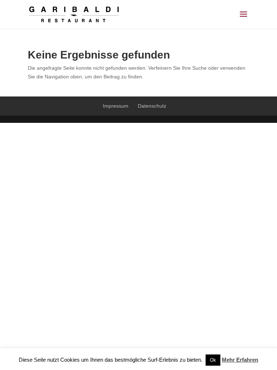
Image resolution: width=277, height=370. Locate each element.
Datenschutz (152, 106)
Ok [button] (213, 360)
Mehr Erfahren (240, 360)
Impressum (115, 106)
